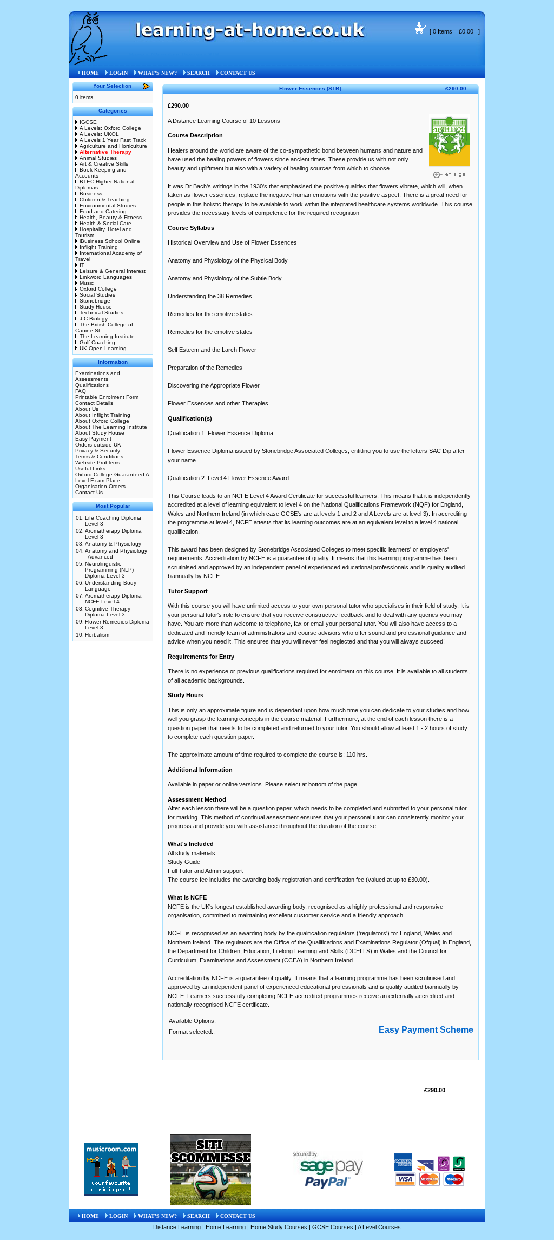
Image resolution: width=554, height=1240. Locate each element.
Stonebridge (95, 301)
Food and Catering (103, 211)
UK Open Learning (103, 348)
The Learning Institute (107, 336)
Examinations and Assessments (97, 376)
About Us (86, 409)
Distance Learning (177, 1227)
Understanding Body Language (110, 586)
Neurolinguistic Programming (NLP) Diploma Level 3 (109, 570)
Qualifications (92, 385)
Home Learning (226, 1227)
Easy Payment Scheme (426, 1029)
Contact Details (94, 403)
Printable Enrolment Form (106, 397)
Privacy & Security (97, 451)
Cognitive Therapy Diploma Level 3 (107, 612)
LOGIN (118, 73)
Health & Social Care (105, 223)
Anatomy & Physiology (113, 544)
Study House (96, 307)
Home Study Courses (278, 1227)
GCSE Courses (332, 1227)
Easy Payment (93, 439)
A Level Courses (379, 1227)
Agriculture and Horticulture (113, 146)
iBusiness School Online (110, 241)
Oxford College (98, 289)
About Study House (99, 433)
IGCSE (88, 122)
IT (82, 265)
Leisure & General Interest (113, 271)
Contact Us (89, 492)
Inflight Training (99, 247)
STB (213, 54)
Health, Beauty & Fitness (111, 217)
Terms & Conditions (99, 457)
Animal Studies (98, 158)
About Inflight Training (102, 415)
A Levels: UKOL (99, 134)
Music (87, 283)
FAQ (80, 391)
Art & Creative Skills (104, 164)
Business (91, 193)
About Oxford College (102, 421)
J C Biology (94, 319)
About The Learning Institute (111, 427)
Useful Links (90, 468)
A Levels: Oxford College (110, 128)
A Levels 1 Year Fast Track (113, 140)
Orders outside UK (98, 445)
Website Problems (97, 462)
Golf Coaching (97, 342)
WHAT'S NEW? (157, 73)
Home (136, 54)
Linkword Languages (106, 277)
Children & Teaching (105, 199)
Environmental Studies (108, 205)
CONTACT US (237, 73)
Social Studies (97, 295)
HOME (90, 73)
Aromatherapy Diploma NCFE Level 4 (113, 599)
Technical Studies (101, 313)
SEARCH (198, 73)
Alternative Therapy (176, 54)
